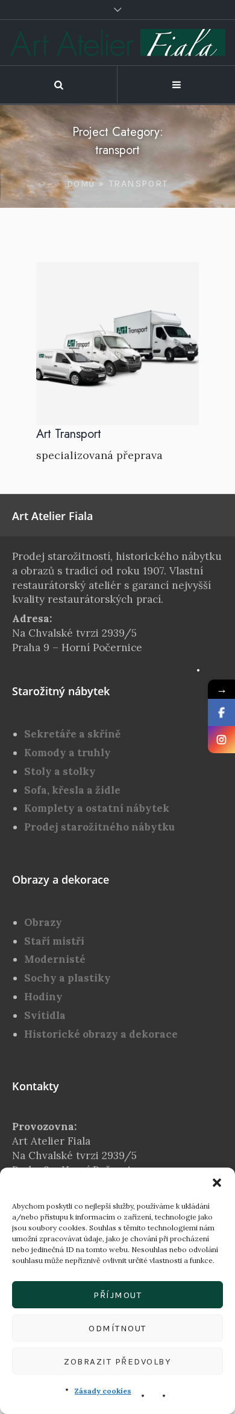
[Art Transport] (117, 343)
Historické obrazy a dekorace (101, 1034)
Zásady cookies (103, 1390)
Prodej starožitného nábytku (99, 827)
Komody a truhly (67, 752)
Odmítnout (117, 1328)
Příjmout (117, 1295)
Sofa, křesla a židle (72, 790)
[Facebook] (221, 712)
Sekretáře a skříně (72, 734)
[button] (217, 1183)
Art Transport (68, 434)
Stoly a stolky (60, 771)
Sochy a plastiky (67, 978)
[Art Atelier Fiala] (117, 42)
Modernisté (55, 959)
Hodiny (43, 996)
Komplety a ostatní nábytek (96, 808)
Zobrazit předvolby (117, 1361)
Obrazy (43, 922)
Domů (81, 184)
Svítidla (45, 1015)
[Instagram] (221, 739)
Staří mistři (54, 941)
